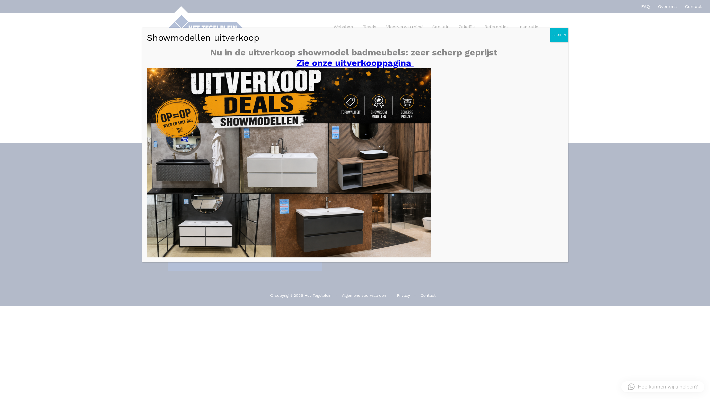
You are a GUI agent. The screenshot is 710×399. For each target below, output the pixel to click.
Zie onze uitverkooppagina (355, 63)
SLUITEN (559, 35)
